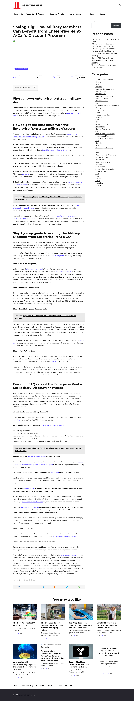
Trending (99, 183)
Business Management (104, 96)
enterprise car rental (30, 507)
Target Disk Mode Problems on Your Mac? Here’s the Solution (79, 664)
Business (98, 87)
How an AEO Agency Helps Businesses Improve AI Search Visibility (103, 60)
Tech (97, 174)
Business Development (104, 89)
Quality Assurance (102, 157)
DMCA (50, 686)
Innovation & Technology (105, 134)
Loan (97, 145)
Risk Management (102, 162)
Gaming (98, 120)
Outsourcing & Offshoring (105, 155)
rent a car (26, 174)
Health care (100, 127)
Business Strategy (102, 98)
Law (97, 141)
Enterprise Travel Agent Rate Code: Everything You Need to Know (109, 652)
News (92, 14)
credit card (29, 488)
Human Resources (76, 14)
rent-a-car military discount (52, 425)
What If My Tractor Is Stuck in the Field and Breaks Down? (107, 625)
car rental (55, 473)
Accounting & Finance (35, 14)
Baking (98, 82)
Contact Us (18, 14)
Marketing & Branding (104, 148)
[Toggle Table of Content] (33, 88)
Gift (96, 122)
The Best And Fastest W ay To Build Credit (24, 624)
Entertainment (101, 113)
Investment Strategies (104, 138)
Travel (97, 181)
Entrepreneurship (102, 115)
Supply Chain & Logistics (104, 169)
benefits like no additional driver (54, 150)
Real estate (99, 160)
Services (98, 164)
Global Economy (101, 124)
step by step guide (56, 256)
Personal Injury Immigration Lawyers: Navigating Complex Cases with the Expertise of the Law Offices (52, 656)
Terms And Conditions (65, 686)
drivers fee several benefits (32, 502)
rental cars (17, 420)
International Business (104, 136)
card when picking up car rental (65, 536)
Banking (103, 14)
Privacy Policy (27, 686)
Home (15, 21)
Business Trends (57, 14)
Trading (98, 178)
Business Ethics (101, 91)
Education (99, 110)
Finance (98, 117)
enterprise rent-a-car (37, 457)
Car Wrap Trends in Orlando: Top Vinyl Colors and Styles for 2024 (80, 625)
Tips (97, 176)
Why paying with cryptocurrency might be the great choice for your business (24, 665)
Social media (100, 167)
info (96, 131)
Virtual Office (100, 185)
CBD (97, 103)
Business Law (100, 94)
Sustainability (100, 171)
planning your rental (34, 269)
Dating (98, 108)
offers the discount (63, 272)
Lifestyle (98, 143)
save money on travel (69, 555)
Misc (97, 150)
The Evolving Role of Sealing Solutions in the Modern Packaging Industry (105, 53)
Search (94, 21)
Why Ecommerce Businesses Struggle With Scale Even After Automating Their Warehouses (104, 46)
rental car (55, 362)
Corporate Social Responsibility (107, 105)
